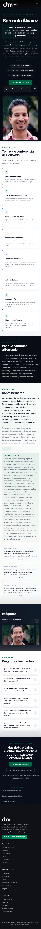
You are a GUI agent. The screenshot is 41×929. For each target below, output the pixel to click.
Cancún (4, 863)
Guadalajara (6, 853)
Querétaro (5, 860)
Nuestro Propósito (8, 908)
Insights (4, 889)
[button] (18, 635)
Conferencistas (7, 899)
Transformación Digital (9, 882)
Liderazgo (5, 873)
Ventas (4, 879)
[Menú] (36, 4)
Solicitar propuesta (22, 764)
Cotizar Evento (7, 911)
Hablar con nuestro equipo (19, 89)
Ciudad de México (8, 847)
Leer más (6, 449)
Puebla (4, 857)
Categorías (5, 902)
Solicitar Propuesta (22, 82)
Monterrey (5, 850)
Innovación (5, 876)
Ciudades (5, 905)
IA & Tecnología (7, 886)
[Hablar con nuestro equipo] (37, 919)
